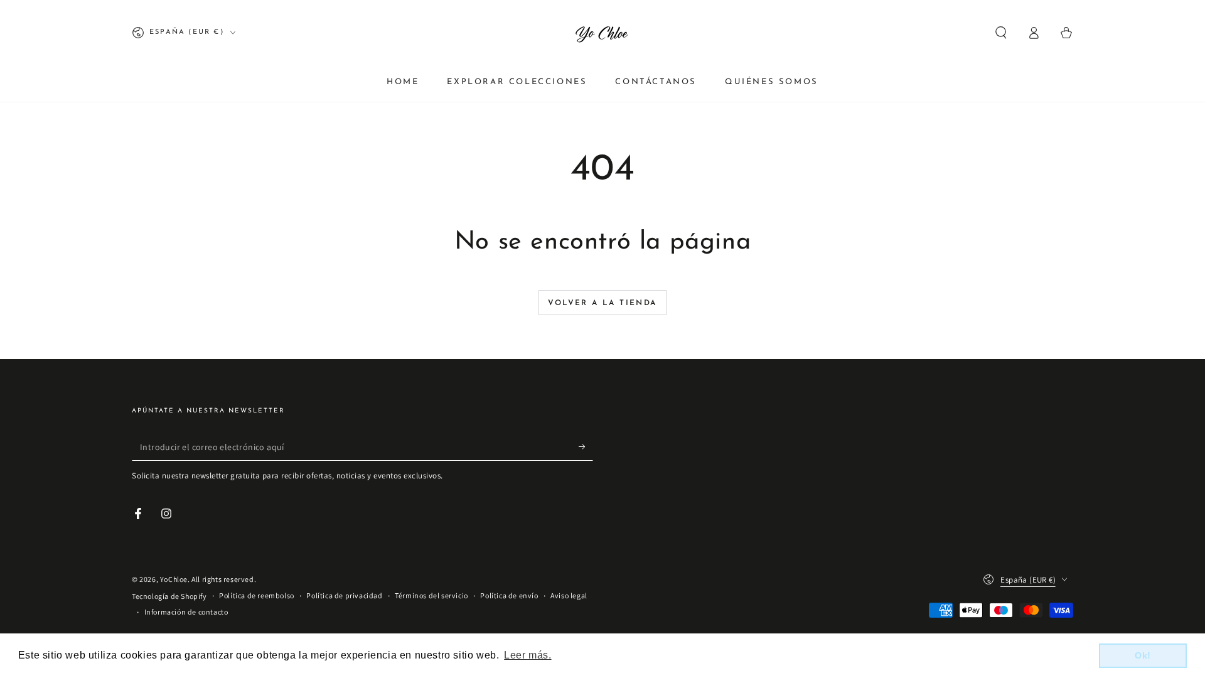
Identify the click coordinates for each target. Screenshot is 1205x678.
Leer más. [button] (527, 655)
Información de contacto (186, 611)
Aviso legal (568, 595)
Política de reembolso (256, 595)
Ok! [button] (1143, 655)
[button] (1001, 32)
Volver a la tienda (602, 303)
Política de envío (509, 595)
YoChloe (174, 579)
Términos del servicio (431, 595)
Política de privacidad (344, 595)
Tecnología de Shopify (169, 596)
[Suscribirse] (586, 446)
